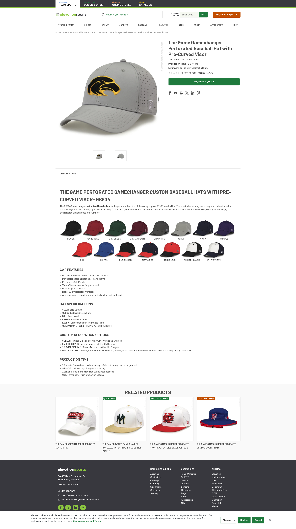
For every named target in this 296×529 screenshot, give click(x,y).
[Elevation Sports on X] (68, 507)
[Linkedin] (192, 93)
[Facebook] (169, 93)
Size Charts (156, 487)
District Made (218, 496)
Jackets (123, 25)
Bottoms (143, 25)
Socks (197, 25)
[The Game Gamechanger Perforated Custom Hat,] (77, 418)
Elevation (216, 474)
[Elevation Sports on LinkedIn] (75, 507)
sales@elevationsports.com (75, 495)
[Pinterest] (198, 93)
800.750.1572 (68, 491)
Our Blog (154, 483)
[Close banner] (270, 520)
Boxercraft (217, 487)
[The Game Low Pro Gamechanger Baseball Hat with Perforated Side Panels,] (124, 418)
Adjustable (99, 326)
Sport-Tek (216, 503)
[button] (204, 73)
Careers (155, 490)
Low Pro (89, 326)
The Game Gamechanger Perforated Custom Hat (75, 446)
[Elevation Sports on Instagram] (83, 507)
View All (215, 506)
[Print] (181, 93)
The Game (217, 483)
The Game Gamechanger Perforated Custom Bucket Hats (216, 446)
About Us (154, 474)
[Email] (175, 93)
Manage (227, 520)
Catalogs (154, 480)
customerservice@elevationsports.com (80, 499)
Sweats (105, 25)
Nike (235, 25)
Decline (244, 520)
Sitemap (154, 493)
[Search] (103, 14)
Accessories (216, 25)
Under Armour (219, 477)
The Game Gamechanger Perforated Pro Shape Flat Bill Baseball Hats (169, 446)
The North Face (219, 490)
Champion (217, 500)
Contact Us (155, 477)
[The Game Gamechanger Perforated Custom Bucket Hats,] (218, 418)
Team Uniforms (66, 25)
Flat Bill (108, 326)
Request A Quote (226, 14)
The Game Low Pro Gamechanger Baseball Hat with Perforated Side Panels (122, 448)
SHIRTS (87, 25)
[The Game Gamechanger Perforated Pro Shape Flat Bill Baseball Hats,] (171, 418)
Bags (181, 25)
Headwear (163, 25)
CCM (214, 493)
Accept (258, 520)
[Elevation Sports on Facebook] (61, 507)
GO (203, 14)
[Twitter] (187, 93)
